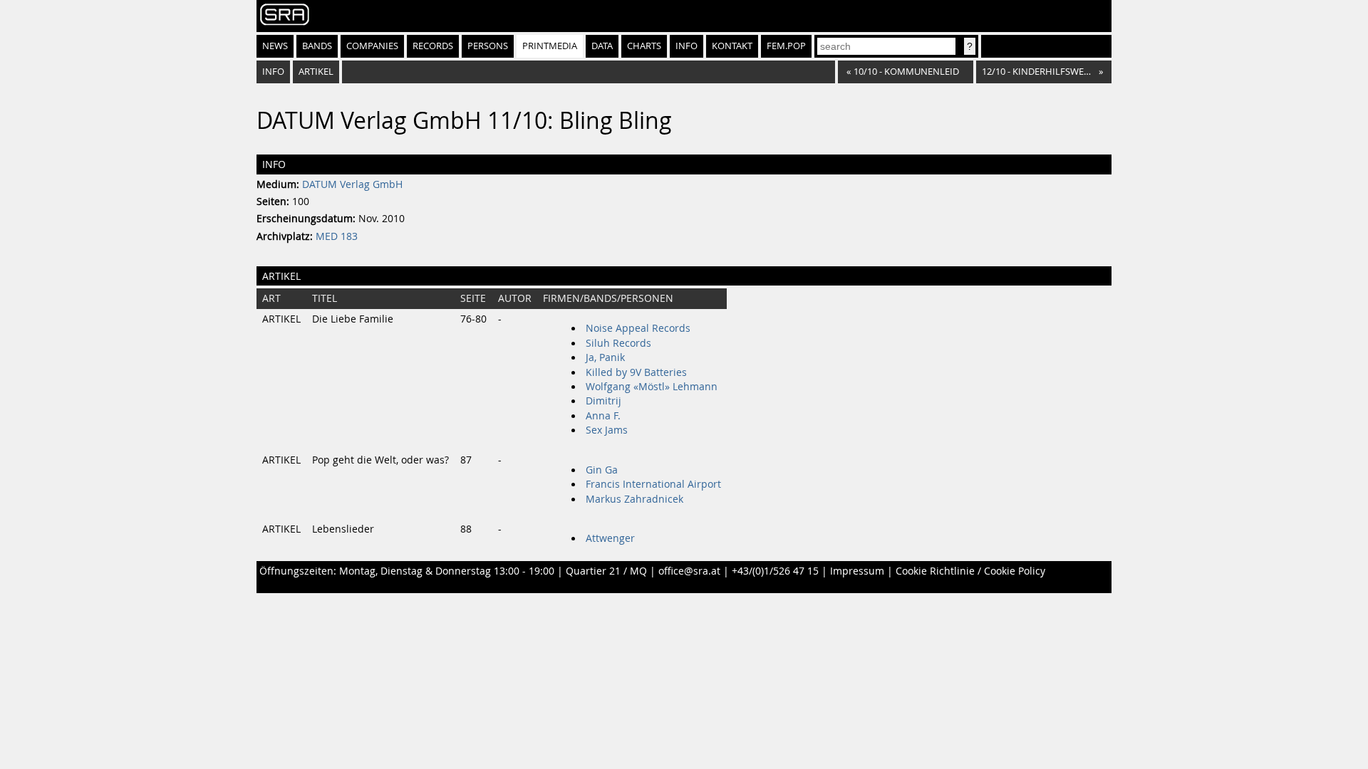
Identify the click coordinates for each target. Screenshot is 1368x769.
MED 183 (337, 236)
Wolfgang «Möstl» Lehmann (651, 386)
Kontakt (732, 46)
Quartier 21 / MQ (606, 571)
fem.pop (786, 46)
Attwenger (610, 538)
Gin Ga (602, 470)
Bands (317, 46)
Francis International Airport (653, 484)
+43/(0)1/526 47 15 (775, 571)
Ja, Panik (605, 357)
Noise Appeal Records (638, 328)
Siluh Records (618, 343)
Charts (644, 46)
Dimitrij (603, 400)
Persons (487, 46)
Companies (372, 46)
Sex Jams (607, 430)
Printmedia (549, 46)
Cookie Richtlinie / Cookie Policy (970, 571)
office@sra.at (689, 571)
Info (686, 46)
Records (433, 46)
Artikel (316, 72)
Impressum (857, 571)
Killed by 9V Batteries (636, 372)
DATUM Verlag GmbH (352, 184)
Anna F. (603, 415)
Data (602, 46)
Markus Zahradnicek (634, 499)
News (275, 46)
